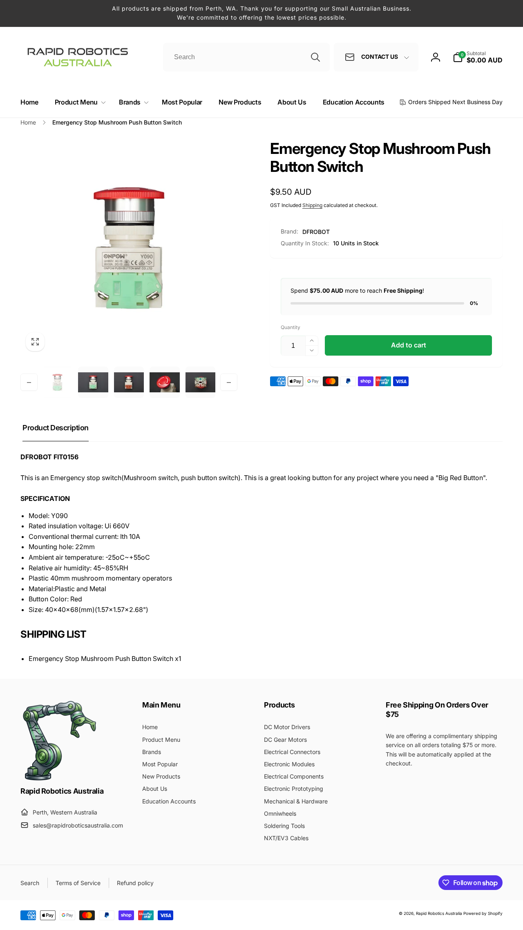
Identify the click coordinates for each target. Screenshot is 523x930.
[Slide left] (29, 382)
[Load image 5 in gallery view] (200, 382)
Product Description (55, 427)
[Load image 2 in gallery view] (93, 382)
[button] (79, 102)
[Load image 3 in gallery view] (129, 382)
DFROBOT (316, 231)
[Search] (315, 57)
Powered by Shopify (483, 913)
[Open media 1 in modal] (128, 248)
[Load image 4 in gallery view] (164, 382)
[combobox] (246, 57)
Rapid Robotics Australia (439, 913)
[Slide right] (228, 382)
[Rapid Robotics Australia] (59, 780)
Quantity (290, 327)
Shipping (312, 205)
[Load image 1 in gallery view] (57, 382)
